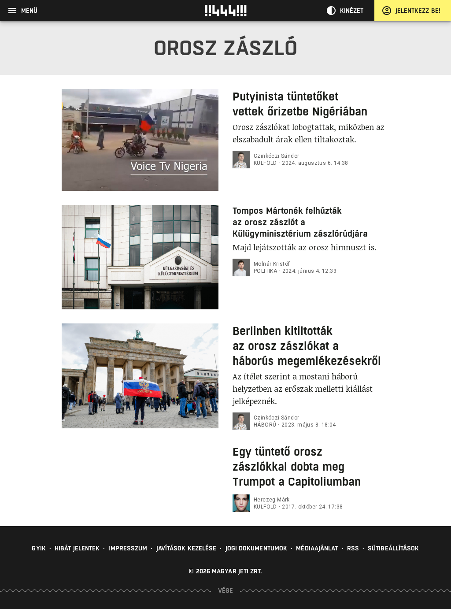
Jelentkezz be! (418, 10)
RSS (353, 548)
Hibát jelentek (77, 548)
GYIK (38, 548)
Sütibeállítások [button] (393, 548)
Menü (29, 10)
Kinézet (352, 10)
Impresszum (127, 548)
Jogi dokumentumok (257, 548)
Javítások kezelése (186, 548)
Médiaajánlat (317, 548)
